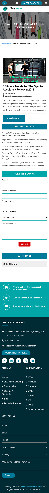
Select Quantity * (9, 212)
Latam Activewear (36, 409)
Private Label (9, 386)
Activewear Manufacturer (31, 486)
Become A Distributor (7, 392)
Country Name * (8, 201)
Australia (31, 382)
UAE (30, 391)
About (6, 377)
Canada (31, 386)
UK (29, 400)
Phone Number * (9, 191)
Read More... (14, 118)
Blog (5, 399)
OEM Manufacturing (13, 382)
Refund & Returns (12, 403)
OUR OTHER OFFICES (16, 353)
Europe (31, 395)
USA (30, 377)
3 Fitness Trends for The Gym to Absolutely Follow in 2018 (23, 88)
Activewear (6, 44)
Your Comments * (9, 223)
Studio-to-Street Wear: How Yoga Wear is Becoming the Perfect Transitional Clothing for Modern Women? (24, 156)
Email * (5, 180)
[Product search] (4, 3)
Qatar (30, 405)
